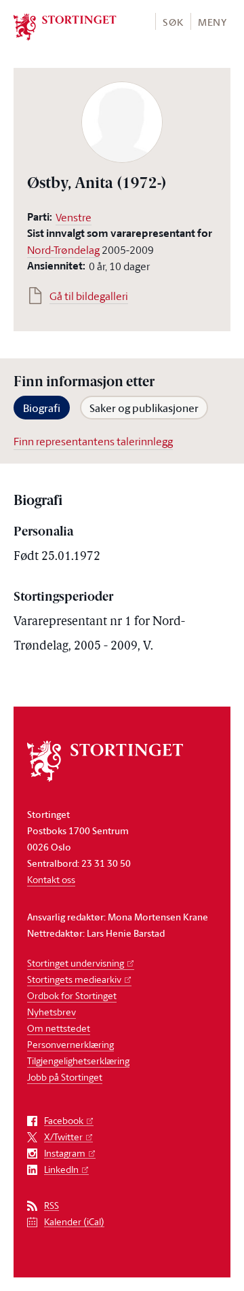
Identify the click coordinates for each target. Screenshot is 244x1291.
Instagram (64, 1153)
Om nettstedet (58, 1028)
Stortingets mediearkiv (74, 979)
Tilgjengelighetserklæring (78, 1060)
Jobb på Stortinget (64, 1076)
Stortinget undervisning (75, 962)
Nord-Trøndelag (63, 249)
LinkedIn (61, 1170)
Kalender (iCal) (74, 1222)
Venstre (74, 217)
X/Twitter (63, 1137)
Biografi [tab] (41, 408)
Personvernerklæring (70, 1044)
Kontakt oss (51, 879)
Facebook (63, 1121)
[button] (172, 21)
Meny (212, 22)
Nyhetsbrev (51, 1011)
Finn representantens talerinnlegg (93, 441)
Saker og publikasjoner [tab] (144, 408)
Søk (173, 22)
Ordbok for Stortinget (72, 995)
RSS (51, 1206)
